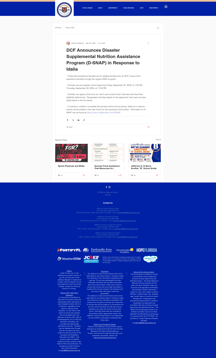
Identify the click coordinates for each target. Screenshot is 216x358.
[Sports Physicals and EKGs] (71, 153)
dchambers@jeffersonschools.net (126, 229)
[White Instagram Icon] (109, 187)
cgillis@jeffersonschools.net (70, 350)
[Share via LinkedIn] (78, 120)
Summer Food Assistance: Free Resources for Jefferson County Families (107, 167)
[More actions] (148, 43)
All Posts (58, 28)
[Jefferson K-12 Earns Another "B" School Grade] (144, 153)
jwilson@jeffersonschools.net (127, 237)
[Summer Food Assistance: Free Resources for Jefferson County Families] (108, 153)
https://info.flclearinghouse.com (105, 338)
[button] (166, 6)
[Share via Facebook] (67, 120)
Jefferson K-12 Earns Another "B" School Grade (143, 167)
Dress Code (70, 28)
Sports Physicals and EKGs (71, 166)
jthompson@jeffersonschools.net (124, 221)
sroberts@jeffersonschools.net (145, 323)
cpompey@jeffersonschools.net (128, 213)
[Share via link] (84, 120)
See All (158, 140)
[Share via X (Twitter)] (73, 120)
